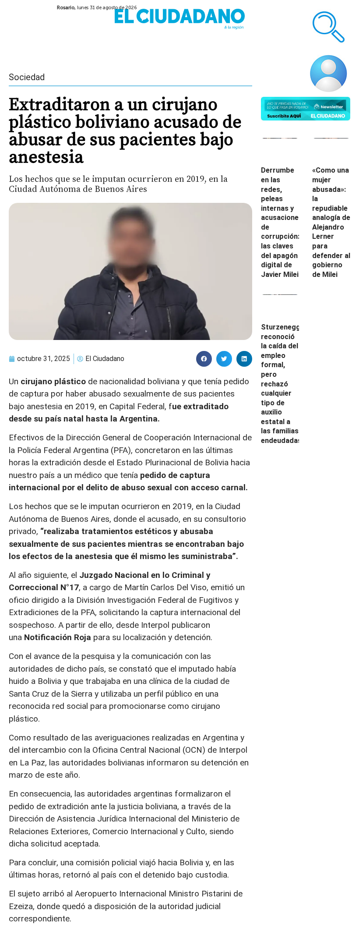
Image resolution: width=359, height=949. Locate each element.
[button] (204, 359)
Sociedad (27, 77)
